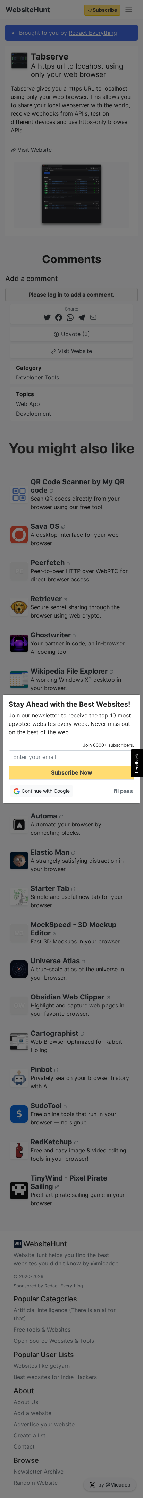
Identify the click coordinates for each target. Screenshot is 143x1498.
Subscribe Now (71, 772)
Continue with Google (45, 791)
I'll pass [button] (123, 790)
